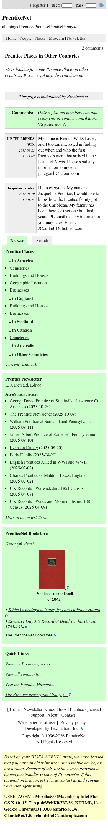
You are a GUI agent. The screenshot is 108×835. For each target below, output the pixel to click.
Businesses (19, 290)
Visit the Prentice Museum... (30, 684)
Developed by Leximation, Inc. (52, 728)
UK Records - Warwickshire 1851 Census (46, 488)
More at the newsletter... (26, 517)
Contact (68, 715)
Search (42, 240)
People (26, 38)
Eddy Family (21, 454)
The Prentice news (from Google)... (36, 694)
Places (40, 38)
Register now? (52, 124)
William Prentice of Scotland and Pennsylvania (51, 421)
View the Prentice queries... (29, 664)
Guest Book (56, 709)
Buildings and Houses (29, 275)
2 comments (92, 48)
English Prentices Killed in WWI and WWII (48, 462)
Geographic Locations (29, 282)
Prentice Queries (84, 709)
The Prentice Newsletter (31, 414)
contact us (68, 780)
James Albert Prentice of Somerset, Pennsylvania (52, 434)
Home (11, 38)
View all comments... (23, 674)
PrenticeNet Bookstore (33, 635)
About (52, 715)
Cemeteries (19, 268)
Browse (17, 240)
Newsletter (76, 38)
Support (37, 715)
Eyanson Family (24, 447)
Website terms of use (36, 722)
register (39, 5)
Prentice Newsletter (23, 379)
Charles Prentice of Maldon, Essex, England (48, 475)
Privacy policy (73, 722)
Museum (56, 38)
